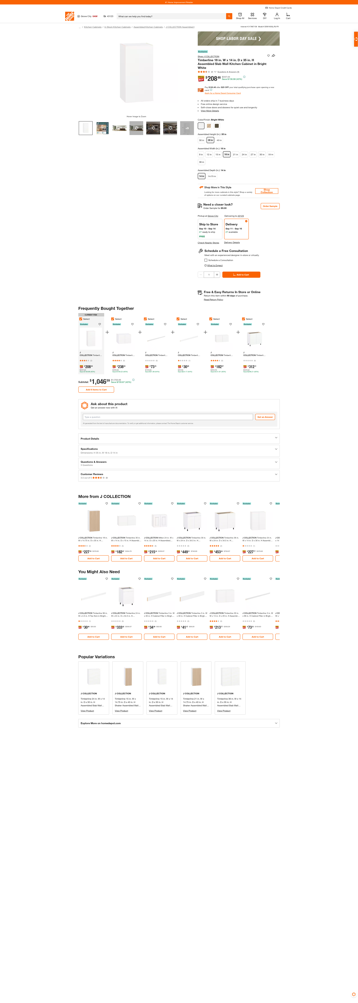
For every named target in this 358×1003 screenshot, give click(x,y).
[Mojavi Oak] (209, 126)
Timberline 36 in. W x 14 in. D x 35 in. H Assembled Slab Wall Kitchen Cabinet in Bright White (229, 705)
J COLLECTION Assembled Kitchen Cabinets (188, 27)
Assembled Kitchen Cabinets (148, 27)
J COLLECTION (89, 693)
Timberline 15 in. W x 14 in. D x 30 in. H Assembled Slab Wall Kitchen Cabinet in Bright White (161, 705)
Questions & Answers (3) (228, 72)
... (79, 27)
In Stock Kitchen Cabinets (117, 27)
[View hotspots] (136, 128)
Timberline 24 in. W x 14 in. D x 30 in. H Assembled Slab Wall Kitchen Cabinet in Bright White (93, 705)
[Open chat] (356, 39)
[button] (179, 438)
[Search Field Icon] (229, 16)
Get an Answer (265, 417)
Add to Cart (243, 274)
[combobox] (171, 16)
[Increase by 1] (217, 275)
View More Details (210, 110)
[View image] (86, 128)
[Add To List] (268, 55)
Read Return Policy (213, 299)
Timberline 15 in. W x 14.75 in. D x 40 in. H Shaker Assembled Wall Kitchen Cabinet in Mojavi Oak (128, 705)
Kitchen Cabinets (93, 27)
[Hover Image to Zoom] (136, 73)
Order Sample (270, 206)
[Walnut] (217, 126)
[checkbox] (205, 260)
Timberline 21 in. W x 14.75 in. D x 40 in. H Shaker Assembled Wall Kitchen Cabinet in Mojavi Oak (196, 705)
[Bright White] (201, 125)
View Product (87, 710)
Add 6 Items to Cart (96, 389)
